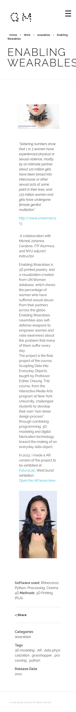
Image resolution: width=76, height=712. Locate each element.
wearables (43, 35)
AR (39, 650)
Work (27, 35)
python (34, 660)
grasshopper (42, 655)
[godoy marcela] (37, 12)
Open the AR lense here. (37, 481)
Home (13, 35)
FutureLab (27, 470)
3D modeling (25, 650)
